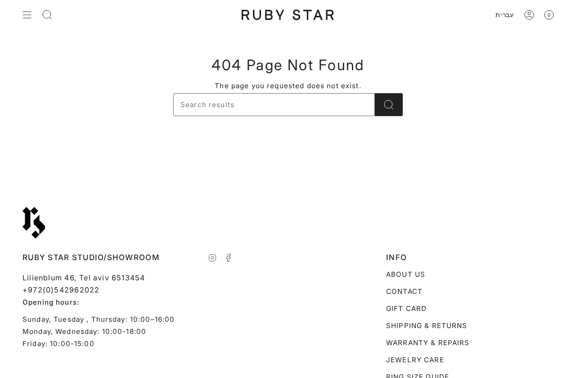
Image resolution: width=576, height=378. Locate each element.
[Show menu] (27, 14)
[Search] (389, 104)
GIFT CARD (406, 308)
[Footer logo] (33, 222)
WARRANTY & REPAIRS (428, 342)
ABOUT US (405, 274)
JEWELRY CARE (415, 360)
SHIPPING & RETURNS (427, 325)
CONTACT (404, 291)
